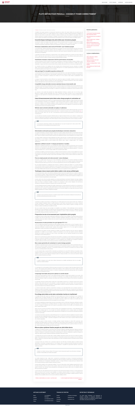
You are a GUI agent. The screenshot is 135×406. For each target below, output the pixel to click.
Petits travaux (112, 2)
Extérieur (120, 2)
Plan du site (67, 405)
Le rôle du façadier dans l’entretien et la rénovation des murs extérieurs (71, 379)
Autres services (128, 2)
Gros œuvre (104, 2)
